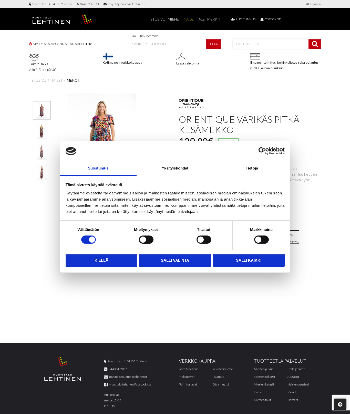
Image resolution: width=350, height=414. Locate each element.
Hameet (292, 400)
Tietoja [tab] (252, 168)
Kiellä (101, 260)
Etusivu (157, 19)
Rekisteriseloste (222, 369)
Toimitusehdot (188, 369)
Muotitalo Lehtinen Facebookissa (129, 384)
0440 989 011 (89, 4)
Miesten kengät (264, 384)
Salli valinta (175, 260)
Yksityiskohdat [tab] (175, 168)
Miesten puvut (263, 369)
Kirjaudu (314, 4)
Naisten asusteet (298, 384)
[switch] (146, 240)
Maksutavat (186, 377)
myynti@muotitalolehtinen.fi (126, 4)
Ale (202, 19)
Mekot (73, 80)
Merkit (214, 19)
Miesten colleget (264, 377)
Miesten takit (262, 400)
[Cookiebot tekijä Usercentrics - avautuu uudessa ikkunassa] (262, 151)
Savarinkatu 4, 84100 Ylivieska (52, 4)
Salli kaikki (248, 260)
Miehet (174, 19)
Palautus (218, 377)
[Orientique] (191, 103)
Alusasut (293, 377)
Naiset (190, 19)
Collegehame (296, 369)
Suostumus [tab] (98, 168)
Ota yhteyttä (220, 384)
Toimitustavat (188, 384)
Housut (259, 392)
